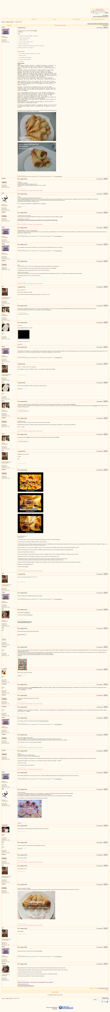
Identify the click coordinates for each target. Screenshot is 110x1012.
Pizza (107, 989)
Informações (33, 19)
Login (106, 12)
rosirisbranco (4, 646)
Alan (3, 321)
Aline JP (3, 27)
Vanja (3, 841)
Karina (3, 305)
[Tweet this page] (102, 1001)
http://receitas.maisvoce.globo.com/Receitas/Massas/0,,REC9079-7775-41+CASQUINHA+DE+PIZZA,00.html (38, 220)
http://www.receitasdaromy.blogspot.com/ (25, 621)
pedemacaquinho (5, 825)
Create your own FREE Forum (51, 1007)
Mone (3, 193)
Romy (3, 609)
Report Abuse (54, 1008)
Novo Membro (105, 15)
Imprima (106, 23)
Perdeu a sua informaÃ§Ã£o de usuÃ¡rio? (100, 16)
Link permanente (100, 27)
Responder (101, 23)
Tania (3, 627)
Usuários (55, 19)
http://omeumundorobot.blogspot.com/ (24, 622)
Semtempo (4, 178)
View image (19, 665)
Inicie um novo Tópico (92, 23)
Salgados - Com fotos (10, 21)
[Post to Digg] (105, 1001)
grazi (3, 286)
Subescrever (105, 998)
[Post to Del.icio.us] (107, 1001)
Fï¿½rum (3, 21)
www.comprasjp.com (58, 176)
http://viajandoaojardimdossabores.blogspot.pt (26, 985)
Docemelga (4, 963)
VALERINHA (4, 668)
